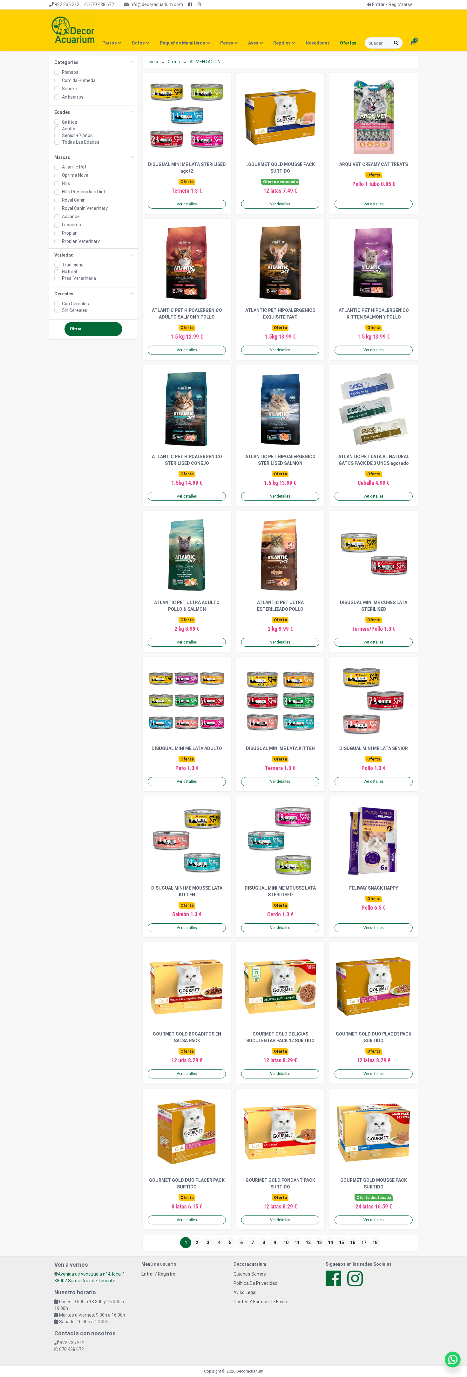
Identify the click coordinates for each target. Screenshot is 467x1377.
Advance (71, 216)
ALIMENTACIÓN (205, 61)
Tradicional (73, 264)
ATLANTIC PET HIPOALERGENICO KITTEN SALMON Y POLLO (374, 314)
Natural (69, 271)
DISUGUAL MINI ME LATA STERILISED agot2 (187, 168)
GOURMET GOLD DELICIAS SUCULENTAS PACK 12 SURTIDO (280, 1037)
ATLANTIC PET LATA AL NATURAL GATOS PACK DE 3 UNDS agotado (373, 460)
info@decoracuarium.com (156, 4)
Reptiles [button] (282, 42)
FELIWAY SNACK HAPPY (373, 888)
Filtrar (75, 329)
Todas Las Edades (80, 142)
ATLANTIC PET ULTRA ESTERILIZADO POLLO (280, 606)
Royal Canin (73, 200)
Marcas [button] (62, 157)
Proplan (70, 233)
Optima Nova (75, 175)
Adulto (68, 128)
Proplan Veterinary (81, 241)
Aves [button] (253, 42)
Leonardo (71, 224)
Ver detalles (187, 204)
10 (285, 1242)
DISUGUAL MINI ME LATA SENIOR (373, 748)
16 (352, 1242)
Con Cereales (75, 303)
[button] (412, 43)
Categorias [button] (66, 62)
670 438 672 (101, 4)
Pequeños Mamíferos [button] (183, 42)
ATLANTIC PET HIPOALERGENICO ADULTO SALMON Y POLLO (187, 314)
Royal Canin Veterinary (85, 208)
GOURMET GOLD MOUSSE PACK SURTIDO (373, 1183)
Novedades (318, 42)
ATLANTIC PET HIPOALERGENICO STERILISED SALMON (280, 460)
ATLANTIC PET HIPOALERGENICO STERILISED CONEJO (187, 460)
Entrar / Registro (158, 1274)
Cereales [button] (63, 293)
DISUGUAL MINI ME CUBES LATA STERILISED (373, 606)
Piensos (70, 72)
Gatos (174, 61)
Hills (66, 183)
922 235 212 (66, 4)
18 (374, 1242)
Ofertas (348, 42)
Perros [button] (110, 42)
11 (297, 1242)
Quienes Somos (250, 1274)
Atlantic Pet (74, 166)
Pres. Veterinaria (79, 278)
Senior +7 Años (77, 135)
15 (341, 1242)
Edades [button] (62, 112)
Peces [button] (227, 42)
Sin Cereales (74, 310)
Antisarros (73, 97)
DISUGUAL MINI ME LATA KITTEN (280, 748)
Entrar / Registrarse (392, 4)
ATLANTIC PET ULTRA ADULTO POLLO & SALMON (187, 606)
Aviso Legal (245, 1292)
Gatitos (69, 122)
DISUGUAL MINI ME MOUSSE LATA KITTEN (186, 891)
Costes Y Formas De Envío (260, 1301)
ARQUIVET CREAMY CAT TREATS (373, 164)
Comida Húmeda (79, 80)
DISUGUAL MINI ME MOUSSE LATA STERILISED (280, 891)
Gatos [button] (139, 42)
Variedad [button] (64, 255)
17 (363, 1242)
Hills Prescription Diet (83, 191)
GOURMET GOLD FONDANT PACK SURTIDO (280, 1183)
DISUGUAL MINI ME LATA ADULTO (187, 748)
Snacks (69, 88)
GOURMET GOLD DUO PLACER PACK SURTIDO (373, 1037)
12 (308, 1242)
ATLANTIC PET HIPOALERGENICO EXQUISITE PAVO (280, 314)
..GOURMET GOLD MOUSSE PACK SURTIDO (280, 168)
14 (330, 1242)
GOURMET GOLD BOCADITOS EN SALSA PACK (187, 1037)
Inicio (153, 61)
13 (319, 1242)
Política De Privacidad (255, 1283)
